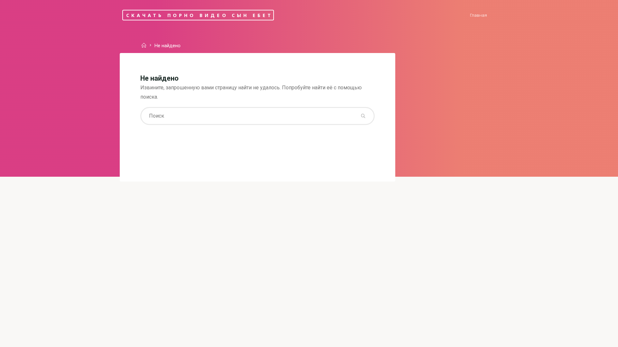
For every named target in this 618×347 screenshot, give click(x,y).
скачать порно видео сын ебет (199, 15)
